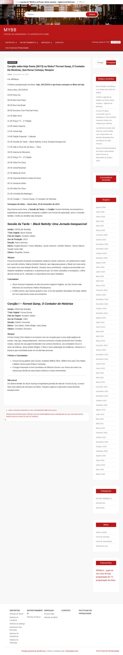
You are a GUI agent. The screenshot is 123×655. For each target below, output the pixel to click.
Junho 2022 (100, 368)
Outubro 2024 (101, 308)
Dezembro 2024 (102, 299)
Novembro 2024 (102, 304)
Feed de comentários (104, 541)
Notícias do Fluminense (14, 634)
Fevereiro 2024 (102, 345)
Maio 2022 (100, 373)
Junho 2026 (100, 217)
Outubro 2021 (101, 401)
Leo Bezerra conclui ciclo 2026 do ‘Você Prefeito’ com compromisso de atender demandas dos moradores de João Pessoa (105, 136)
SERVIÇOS (45, 42)
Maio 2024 (100, 331)
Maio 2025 (100, 276)
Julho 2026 (100, 212)
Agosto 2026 (101, 207)
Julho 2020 (100, 460)
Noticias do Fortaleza (14, 618)
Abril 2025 (100, 281)
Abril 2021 (100, 424)
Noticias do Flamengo (14, 641)
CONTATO (59, 42)
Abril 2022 (100, 378)
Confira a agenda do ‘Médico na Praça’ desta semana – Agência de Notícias (37, 2)
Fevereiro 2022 (102, 387)
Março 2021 (100, 428)
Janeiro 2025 (101, 295)
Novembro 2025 (102, 249)
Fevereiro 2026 (102, 235)
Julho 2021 (100, 414)
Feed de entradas (103, 537)
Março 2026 (100, 230)
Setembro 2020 (102, 451)
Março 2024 (100, 341)
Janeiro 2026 (101, 240)
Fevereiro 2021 (102, 433)
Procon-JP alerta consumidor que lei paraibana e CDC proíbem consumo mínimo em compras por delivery (106, 117)
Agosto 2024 (101, 318)
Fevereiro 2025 (102, 290)
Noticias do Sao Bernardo (16, 628)
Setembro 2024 (102, 313)
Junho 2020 (100, 465)
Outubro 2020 (101, 447)
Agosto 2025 (101, 263)
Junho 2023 (100, 364)
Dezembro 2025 (102, 244)
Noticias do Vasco (16, 614)
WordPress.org (102, 546)
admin (9, 74)
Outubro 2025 (101, 253)
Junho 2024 (100, 327)
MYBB (10, 30)
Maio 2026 (100, 221)
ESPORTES (10, 42)
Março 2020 (100, 474)
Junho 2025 (100, 272)
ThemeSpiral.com (71, 651)
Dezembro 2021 (102, 391)
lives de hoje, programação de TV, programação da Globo (105, 577)
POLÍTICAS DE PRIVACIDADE (17, 48)
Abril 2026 (100, 226)
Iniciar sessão (101, 532)
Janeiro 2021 (101, 437)
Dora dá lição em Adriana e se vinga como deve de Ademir (105, 89)
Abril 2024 (100, 336)
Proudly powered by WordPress (33, 651)
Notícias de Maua (33, 617)
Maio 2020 (100, 470)
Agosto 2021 (101, 410)
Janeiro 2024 (101, 350)
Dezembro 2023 (102, 354)
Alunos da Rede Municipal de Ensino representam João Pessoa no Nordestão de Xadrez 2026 (106, 154)
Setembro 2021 (102, 405)
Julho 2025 (100, 267)
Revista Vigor (49, 614)
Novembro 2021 (102, 396)
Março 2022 (100, 382)
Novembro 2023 (102, 359)
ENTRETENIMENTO (28, 42)
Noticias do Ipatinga (17, 624)
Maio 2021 (100, 419)
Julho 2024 (100, 322)
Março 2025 (100, 285)
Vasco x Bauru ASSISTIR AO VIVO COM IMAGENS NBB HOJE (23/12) (32, 410)
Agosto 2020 (101, 456)
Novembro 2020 (102, 442)
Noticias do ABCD (51, 617)
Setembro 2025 (102, 258)
